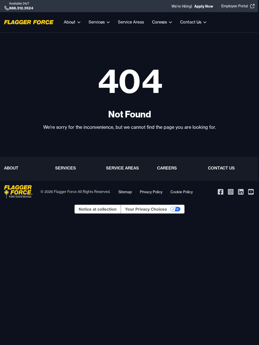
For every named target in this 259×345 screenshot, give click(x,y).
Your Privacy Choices (146, 209)
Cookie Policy (181, 192)
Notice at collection (98, 209)
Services (65, 167)
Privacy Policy (151, 192)
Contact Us (221, 167)
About (11, 167)
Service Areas (131, 21)
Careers (167, 167)
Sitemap (125, 192)
